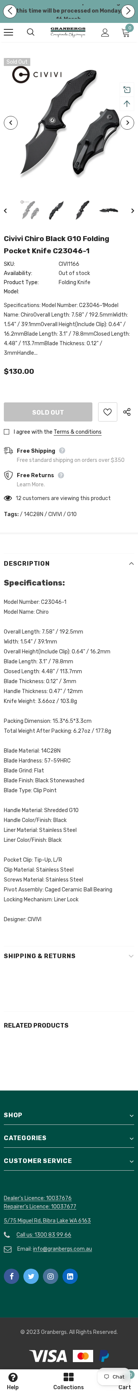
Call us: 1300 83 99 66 (43, 1235)
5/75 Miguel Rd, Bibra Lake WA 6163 (47, 1221)
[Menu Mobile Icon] (8, 32)
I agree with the (33, 432)
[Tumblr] (70, 1276)
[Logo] (68, 32)
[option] (69, 123)
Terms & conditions (78, 432)
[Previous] (11, 123)
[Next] (127, 123)
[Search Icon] (38, 32)
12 (18, 498)
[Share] (128, 411)
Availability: (18, 273)
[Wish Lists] (107, 411)
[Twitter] (31, 1276)
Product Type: (21, 282)
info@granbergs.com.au (62, 1249)
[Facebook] (11, 1276)
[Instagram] (50, 1276)
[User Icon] (105, 33)
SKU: (9, 264)
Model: (11, 291)
